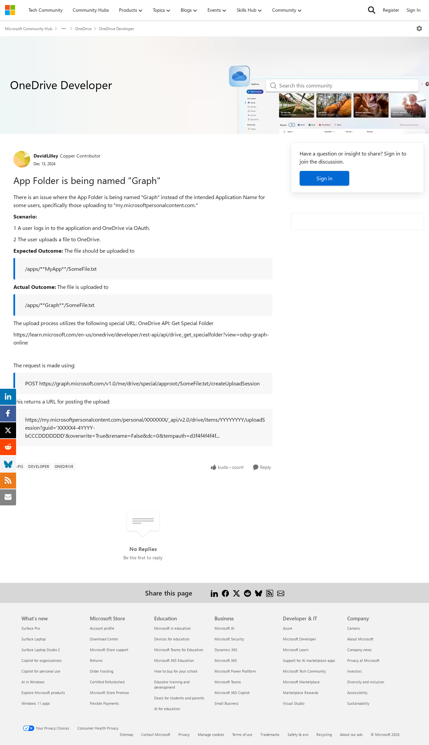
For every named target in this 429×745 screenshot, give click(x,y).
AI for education (167, 708)
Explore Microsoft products (43, 692)
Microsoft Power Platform (235, 671)
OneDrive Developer (116, 28)
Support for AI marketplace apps (309, 660)
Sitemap (126, 734)
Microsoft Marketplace (301, 681)
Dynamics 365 (225, 649)
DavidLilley (46, 155)
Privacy (184, 734)
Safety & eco (298, 734)
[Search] (372, 10)
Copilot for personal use (40, 671)
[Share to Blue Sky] (258, 592)
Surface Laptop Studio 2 (40, 649)
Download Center (104, 638)
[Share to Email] (280, 592)
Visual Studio (293, 703)
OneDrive (83, 28)
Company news (359, 649)
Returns (96, 660)
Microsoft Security (229, 638)
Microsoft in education (172, 628)
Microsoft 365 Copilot (232, 692)
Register (391, 10)
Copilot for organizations (41, 660)
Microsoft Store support (109, 649)
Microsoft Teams (227, 681)
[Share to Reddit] (247, 592)
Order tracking (101, 671)
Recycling (324, 734)
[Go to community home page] (10, 10)
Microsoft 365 (225, 660)
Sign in (324, 178)
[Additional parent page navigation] (64, 28)
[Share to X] (236, 592)
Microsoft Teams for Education (178, 649)
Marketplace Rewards (300, 692)
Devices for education (171, 638)
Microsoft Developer (299, 638)
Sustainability (358, 703)
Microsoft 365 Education (174, 660)
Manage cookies (211, 734)
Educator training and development (171, 684)
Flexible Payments (104, 703)
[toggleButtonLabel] (419, 28)
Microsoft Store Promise (109, 692)
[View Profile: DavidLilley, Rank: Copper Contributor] (21, 159)
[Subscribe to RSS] (269, 592)
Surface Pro (30, 628)
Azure (287, 628)
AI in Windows (33, 681)
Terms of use (242, 734)
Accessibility (357, 692)
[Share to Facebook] (225, 592)
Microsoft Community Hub (28, 28)
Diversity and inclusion (365, 681)
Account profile (102, 628)
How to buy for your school (175, 671)
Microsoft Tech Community (304, 671)
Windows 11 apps (35, 703)
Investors (354, 671)
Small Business (226, 703)
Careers (353, 628)
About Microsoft (360, 638)
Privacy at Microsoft (363, 660)
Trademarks (270, 734)
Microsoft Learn (295, 649)
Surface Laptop (33, 638)
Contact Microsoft (155, 734)
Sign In (414, 10)
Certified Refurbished (107, 681)
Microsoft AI (224, 628)
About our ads (351, 734)
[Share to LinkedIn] (214, 592)
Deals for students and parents (179, 697)
